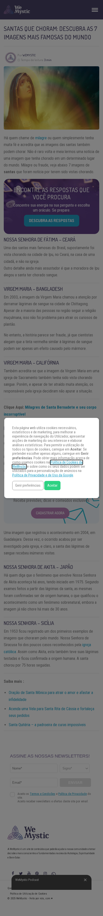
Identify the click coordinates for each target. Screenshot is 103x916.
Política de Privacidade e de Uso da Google (42, 475)
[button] (28, 485)
